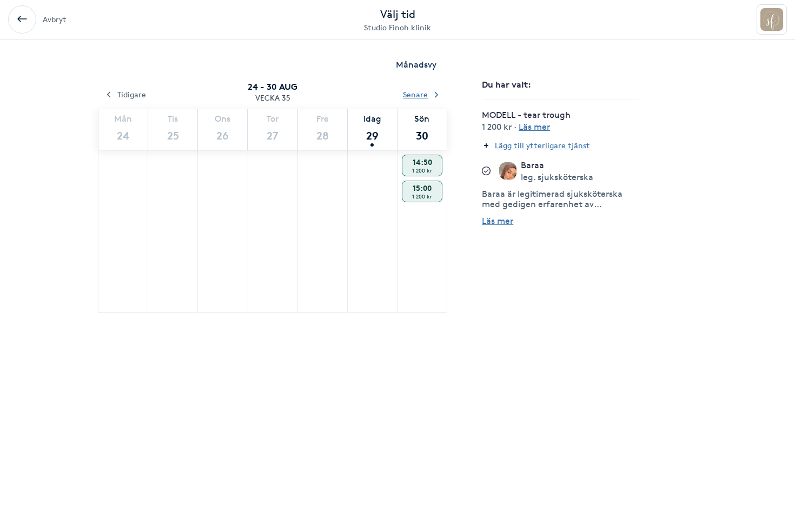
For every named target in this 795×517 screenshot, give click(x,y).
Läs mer (497, 221)
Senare (415, 94)
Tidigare (131, 94)
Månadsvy (416, 64)
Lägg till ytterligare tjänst (542, 145)
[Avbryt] (22, 19)
